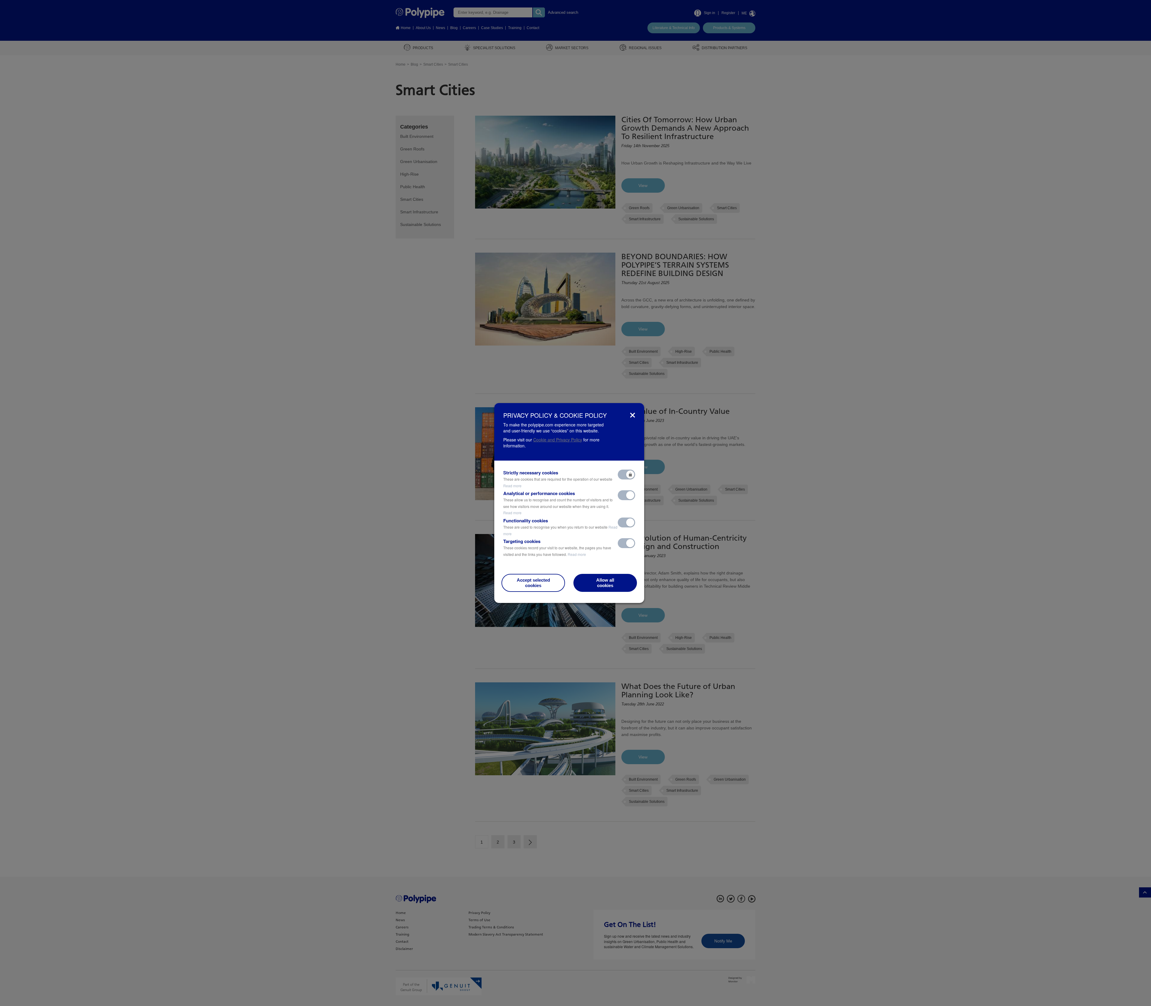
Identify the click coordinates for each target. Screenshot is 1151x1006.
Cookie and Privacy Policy (557, 440)
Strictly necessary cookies (557, 479)
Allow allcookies (605, 582)
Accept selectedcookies (533, 582)
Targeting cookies (557, 547)
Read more (512, 485)
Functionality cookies (560, 527)
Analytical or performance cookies (558, 502)
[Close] (632, 415)
